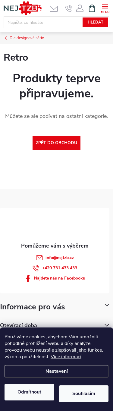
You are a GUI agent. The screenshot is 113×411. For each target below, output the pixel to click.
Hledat (95, 22)
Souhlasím (83, 393)
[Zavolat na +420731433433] (69, 8)
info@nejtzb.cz (60, 258)
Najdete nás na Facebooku (59, 278)
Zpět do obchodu (56, 143)
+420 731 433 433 (59, 268)
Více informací (66, 356)
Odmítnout (29, 392)
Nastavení (57, 371)
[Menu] (105, 8)
